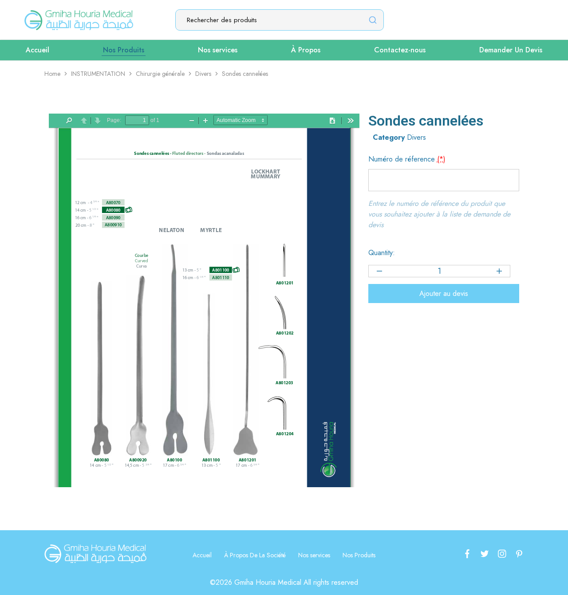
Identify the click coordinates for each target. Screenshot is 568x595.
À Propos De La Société (255, 555)
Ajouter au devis (443, 293)
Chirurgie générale (160, 73)
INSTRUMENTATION (98, 73)
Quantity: (381, 253)
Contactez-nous (400, 50)
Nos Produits (123, 50)
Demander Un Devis (510, 50)
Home (52, 73)
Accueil (37, 50)
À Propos (305, 50)
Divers (203, 73)
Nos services (217, 50)
